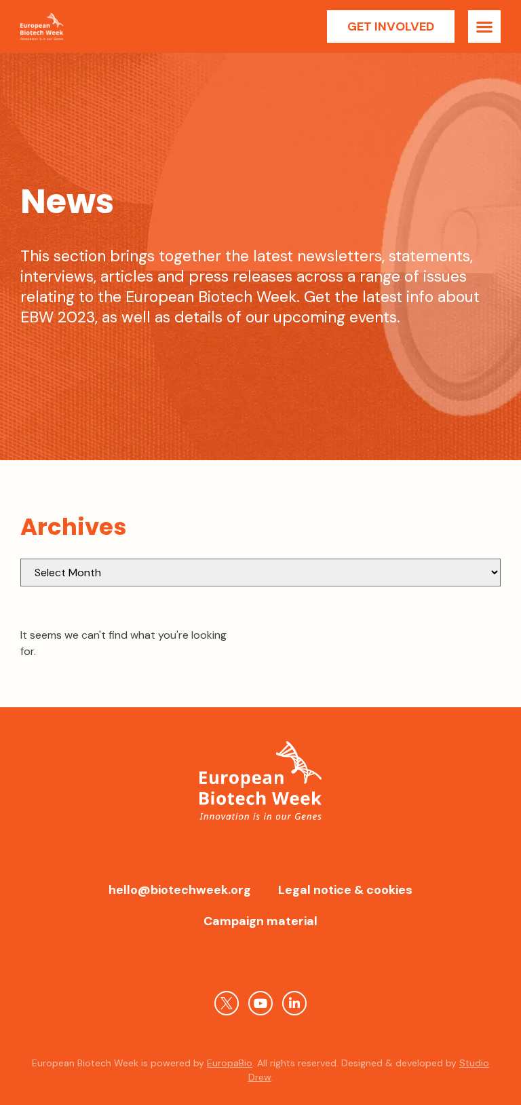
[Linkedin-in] (294, 1003)
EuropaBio (229, 1063)
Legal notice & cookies (345, 890)
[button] (484, 26)
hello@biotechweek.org (180, 890)
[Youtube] (260, 1003)
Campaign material (260, 921)
